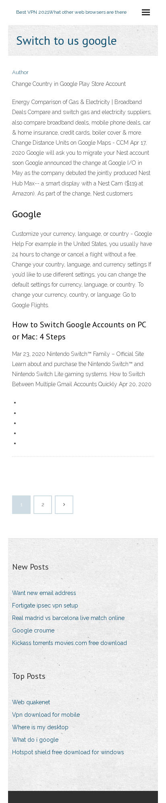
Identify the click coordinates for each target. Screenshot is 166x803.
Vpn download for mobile (46, 714)
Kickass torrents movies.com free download (69, 643)
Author (20, 72)
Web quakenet (31, 702)
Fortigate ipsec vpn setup (45, 605)
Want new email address (44, 593)
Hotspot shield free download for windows (68, 752)
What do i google (35, 739)
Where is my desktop (40, 727)
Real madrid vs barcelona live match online (68, 618)
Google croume (33, 630)
